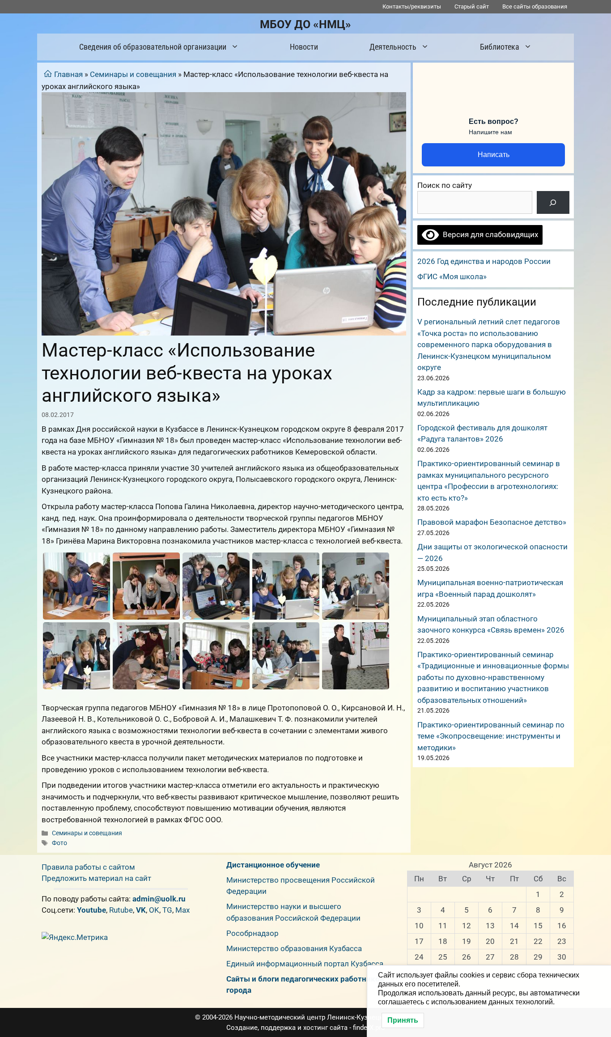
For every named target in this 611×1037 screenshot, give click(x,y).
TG (167, 909)
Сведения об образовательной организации (152, 46)
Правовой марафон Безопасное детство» (491, 522)
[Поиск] (553, 202)
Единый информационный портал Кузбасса (304, 963)
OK (154, 909)
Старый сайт (471, 6)
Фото (59, 843)
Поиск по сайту (444, 185)
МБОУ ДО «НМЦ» (305, 24)
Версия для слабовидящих (488, 234)
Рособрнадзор (252, 933)
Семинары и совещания (133, 74)
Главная (68, 74)
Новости (304, 46)
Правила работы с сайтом (88, 867)
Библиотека (499, 46)
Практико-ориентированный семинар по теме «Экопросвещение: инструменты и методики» (490, 736)
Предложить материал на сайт (96, 878)
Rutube (121, 909)
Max (182, 909)
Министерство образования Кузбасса (294, 948)
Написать (493, 154)
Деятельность (392, 46)
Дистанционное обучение (273, 864)
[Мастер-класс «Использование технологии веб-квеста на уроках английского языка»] (76, 586)
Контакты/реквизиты (411, 6)
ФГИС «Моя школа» (452, 276)
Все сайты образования (534, 6)
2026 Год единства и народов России (484, 261)
